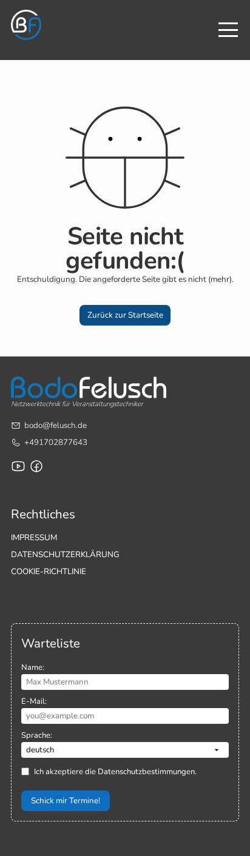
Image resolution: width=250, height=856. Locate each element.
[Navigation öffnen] (228, 29)
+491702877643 (55, 442)
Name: (32, 667)
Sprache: (36, 735)
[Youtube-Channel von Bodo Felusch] (18, 466)
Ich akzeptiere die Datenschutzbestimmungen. (115, 771)
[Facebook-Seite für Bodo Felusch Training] (36, 466)
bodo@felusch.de (55, 425)
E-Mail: (34, 701)
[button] (124, 315)
